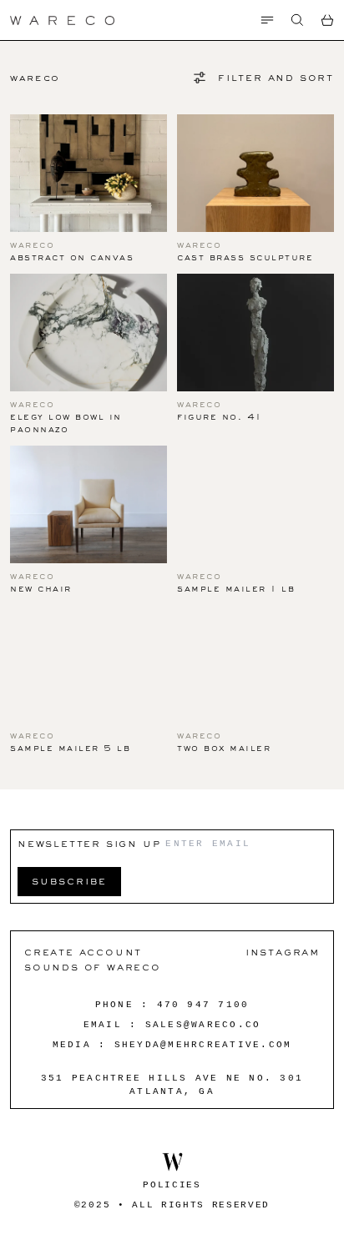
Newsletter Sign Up (89, 843)
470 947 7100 (203, 1005)
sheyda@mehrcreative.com (203, 1045)
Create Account (83, 951)
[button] (297, 20)
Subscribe (69, 880)
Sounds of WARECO (92, 966)
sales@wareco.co (203, 1025)
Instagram (282, 951)
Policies (171, 1185)
